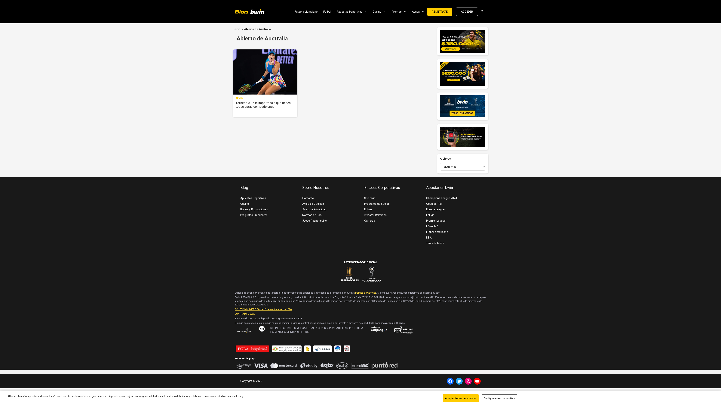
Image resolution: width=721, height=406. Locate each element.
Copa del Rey (434, 203)
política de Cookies (365, 292)
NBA (429, 237)
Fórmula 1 (432, 226)
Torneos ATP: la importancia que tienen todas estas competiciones (263, 104)
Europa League (435, 209)
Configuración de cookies (499, 398)
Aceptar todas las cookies (460, 398)
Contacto (308, 198)
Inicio (237, 29)
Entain (368, 209)
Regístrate (440, 11)
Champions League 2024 (441, 198)
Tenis (239, 98)
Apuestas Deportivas (349, 11)
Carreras (369, 220)
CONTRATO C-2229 (245, 313)
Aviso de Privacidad (314, 209)
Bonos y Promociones (254, 209)
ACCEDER (467, 11)
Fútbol (327, 11)
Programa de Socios (377, 203)
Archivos (445, 158)
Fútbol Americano (437, 232)
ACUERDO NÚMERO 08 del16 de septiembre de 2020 (263, 309)
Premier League (436, 220)
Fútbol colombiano (306, 11)
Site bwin (369, 198)
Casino (377, 11)
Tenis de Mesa (435, 243)
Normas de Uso (312, 215)
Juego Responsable (314, 220)
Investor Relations (375, 215)
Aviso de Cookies (313, 203)
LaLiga (430, 215)
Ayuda (416, 11)
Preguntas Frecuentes (254, 215)
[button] (482, 11)
